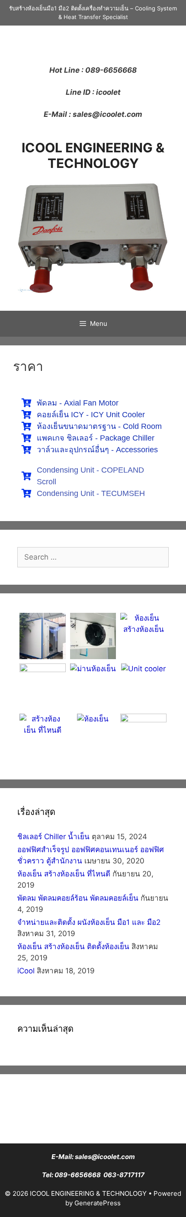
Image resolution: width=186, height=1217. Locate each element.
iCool (26, 970)
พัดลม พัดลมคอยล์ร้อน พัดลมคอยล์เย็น (77, 898)
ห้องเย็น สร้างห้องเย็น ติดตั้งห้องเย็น (73, 946)
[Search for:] (93, 557)
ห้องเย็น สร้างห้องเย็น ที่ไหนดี (63, 873)
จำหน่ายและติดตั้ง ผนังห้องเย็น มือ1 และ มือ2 (88, 922)
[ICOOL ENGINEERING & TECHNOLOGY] (93, 236)
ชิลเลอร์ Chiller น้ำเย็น (53, 836)
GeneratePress (97, 1203)
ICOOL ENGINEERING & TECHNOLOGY (93, 155)
